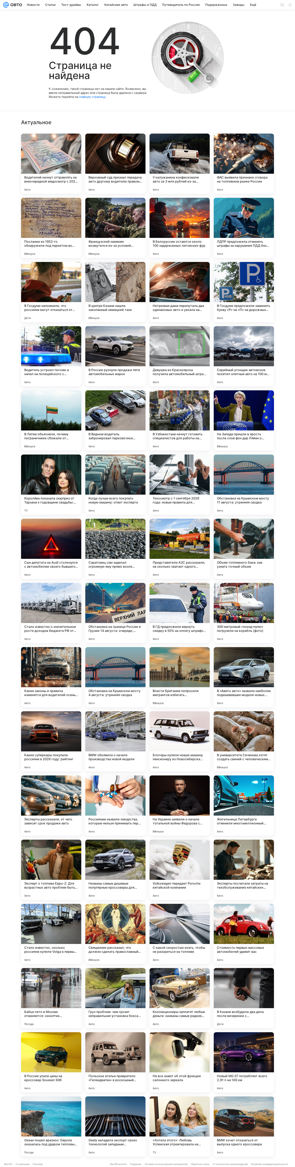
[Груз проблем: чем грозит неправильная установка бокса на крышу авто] (115, 998)
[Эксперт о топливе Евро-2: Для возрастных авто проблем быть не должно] (51, 870)
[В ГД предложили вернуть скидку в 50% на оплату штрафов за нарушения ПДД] (180, 613)
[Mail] (6, 5)
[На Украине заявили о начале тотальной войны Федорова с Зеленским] (180, 805)
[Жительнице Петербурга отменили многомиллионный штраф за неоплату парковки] (244, 805)
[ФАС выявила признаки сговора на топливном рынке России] (244, 164)
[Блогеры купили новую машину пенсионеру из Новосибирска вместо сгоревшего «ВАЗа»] (180, 741)
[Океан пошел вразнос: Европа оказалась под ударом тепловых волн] (51, 1126)
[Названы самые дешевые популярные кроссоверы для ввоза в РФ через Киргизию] (115, 870)
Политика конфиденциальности (269, 1164)
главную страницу (92, 97)
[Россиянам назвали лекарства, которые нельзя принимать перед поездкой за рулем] (115, 805)
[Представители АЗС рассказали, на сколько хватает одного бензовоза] (180, 549)
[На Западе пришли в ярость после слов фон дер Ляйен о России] (244, 420)
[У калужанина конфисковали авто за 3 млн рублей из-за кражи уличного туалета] (180, 164)
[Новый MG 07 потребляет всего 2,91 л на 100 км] (244, 1062)
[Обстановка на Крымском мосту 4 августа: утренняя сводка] (115, 677)
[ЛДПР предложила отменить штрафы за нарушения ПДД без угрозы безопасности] (244, 228)
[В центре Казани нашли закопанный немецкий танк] (115, 292)
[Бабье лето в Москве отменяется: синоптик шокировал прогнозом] (51, 998)
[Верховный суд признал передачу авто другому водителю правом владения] (115, 164)
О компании (23, 1164)
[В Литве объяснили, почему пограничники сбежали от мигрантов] (51, 420)
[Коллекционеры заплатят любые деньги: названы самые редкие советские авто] (180, 998)
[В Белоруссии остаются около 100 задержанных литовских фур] (180, 228)
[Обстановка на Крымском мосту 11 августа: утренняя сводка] (244, 485)
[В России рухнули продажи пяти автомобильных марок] (115, 356)
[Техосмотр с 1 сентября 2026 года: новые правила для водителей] (180, 485)
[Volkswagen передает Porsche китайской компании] (180, 870)
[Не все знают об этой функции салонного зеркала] (180, 1062)
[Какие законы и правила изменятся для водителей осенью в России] (51, 677)
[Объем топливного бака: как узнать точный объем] (244, 549)
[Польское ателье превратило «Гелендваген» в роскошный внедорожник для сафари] (115, 1062)
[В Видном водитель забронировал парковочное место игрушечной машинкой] (115, 420)
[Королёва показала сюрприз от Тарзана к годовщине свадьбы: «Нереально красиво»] (51, 485)
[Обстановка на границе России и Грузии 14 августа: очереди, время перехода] (115, 613)
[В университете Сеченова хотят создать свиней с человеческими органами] (244, 741)
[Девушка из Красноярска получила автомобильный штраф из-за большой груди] (180, 356)
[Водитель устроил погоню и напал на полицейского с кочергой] (51, 356)
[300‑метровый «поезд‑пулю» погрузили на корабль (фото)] (244, 613)
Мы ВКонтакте (118, 1164)
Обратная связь (200, 1164)
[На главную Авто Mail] (15, 5)
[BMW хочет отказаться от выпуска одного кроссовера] (244, 1126)
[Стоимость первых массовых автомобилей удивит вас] (244, 934)
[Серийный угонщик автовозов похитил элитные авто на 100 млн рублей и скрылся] (244, 356)
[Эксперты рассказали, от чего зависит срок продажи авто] (51, 805)
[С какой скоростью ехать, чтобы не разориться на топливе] (180, 934)
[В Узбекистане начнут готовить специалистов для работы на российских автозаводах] (180, 420)
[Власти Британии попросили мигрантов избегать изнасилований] (180, 677)
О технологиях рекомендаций (230, 1164)
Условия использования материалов (166, 1164)
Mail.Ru (8, 1164)
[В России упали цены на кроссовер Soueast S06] (51, 1062)
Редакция (135, 1164)
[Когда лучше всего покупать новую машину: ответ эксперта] (115, 485)
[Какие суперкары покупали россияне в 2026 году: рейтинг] (51, 741)
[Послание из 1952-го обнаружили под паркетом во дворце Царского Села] (51, 228)
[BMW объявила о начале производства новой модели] (115, 741)
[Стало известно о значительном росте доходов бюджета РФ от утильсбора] (51, 613)
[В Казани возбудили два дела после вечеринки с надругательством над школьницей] (244, 998)
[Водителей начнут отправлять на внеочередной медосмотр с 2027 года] (51, 164)
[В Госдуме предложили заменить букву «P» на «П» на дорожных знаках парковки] (244, 292)
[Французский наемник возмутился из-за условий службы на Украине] (115, 228)
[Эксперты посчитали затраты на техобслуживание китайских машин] (244, 870)
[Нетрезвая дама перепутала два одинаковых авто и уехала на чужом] (180, 292)
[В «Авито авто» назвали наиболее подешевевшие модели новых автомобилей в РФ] (244, 677)
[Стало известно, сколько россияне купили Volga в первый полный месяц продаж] (51, 934)
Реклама (38, 1164)
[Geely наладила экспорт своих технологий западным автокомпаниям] (115, 1126)
